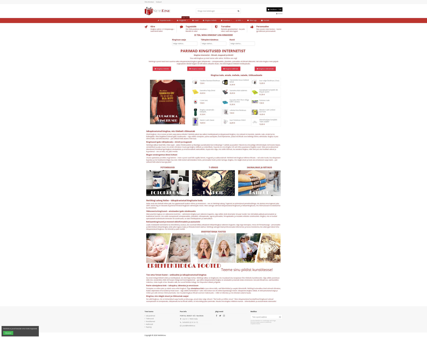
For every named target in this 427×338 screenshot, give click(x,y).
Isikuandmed (150, 316)
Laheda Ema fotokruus (238, 110)
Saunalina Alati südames (238, 90)
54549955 (185, 322)
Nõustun (8, 333)
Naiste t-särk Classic (207, 120)
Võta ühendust (149, 2)
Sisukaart (159, 2)
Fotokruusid (167, 167)
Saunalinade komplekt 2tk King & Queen (268, 91)
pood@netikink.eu (188, 326)
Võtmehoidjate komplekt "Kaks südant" (268, 121)
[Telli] (280, 317)
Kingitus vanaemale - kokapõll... (207, 111)
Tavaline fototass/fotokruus (210, 80)
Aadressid (149, 324)
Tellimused (150, 319)
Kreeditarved (150, 321)
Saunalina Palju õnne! (207, 90)
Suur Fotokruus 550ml (238, 120)
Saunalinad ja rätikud (259, 167)
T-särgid (213, 167)
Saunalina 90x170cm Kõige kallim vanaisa (239, 101)
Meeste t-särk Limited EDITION (267, 111)
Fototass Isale (264, 100)
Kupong (148, 327)
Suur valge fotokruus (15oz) (269, 80)
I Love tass (204, 100)
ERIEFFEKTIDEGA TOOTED (213, 231)
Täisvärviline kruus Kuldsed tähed (239, 81)
